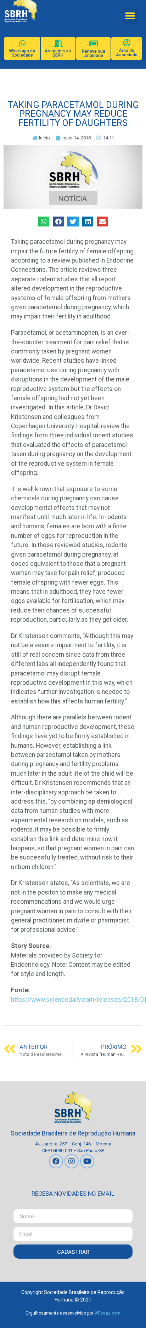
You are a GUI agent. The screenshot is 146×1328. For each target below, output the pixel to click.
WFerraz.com (107, 1313)
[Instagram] (71, 1161)
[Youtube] (87, 1161)
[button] (130, 16)
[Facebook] (56, 1161)
